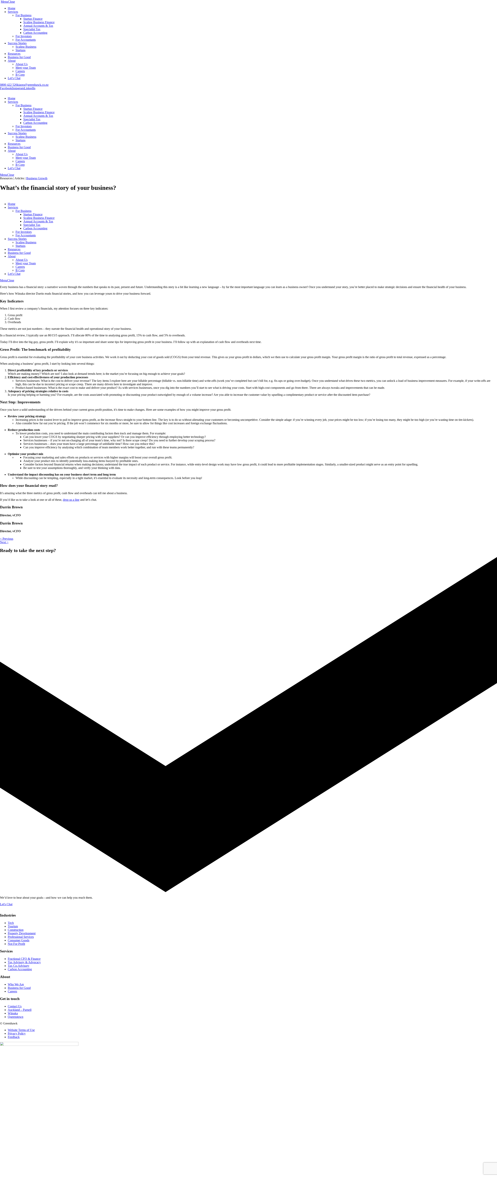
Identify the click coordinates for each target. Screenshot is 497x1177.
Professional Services (21, 936)
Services (13, 11)
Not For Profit (16, 943)
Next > (4, 542)
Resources (14, 53)
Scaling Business (26, 46)
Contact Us (15, 1006)
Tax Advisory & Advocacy (24, 962)
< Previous (6, 538)
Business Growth (36, 178)
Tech (11, 922)
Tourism (13, 926)
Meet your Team (26, 67)
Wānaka (13, 1013)
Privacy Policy (17, 1033)
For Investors (24, 36)
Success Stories (17, 43)
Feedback (14, 1037)
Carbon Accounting (35, 32)
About (12, 60)
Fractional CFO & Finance (24, 958)
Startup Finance (33, 18)
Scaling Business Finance (39, 22)
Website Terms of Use (21, 1030)
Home (11, 8)
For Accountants (26, 39)
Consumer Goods (18, 940)
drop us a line (71, 499)
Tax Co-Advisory (18, 965)
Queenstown (15, 1016)
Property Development (22, 933)
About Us (22, 64)
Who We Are (16, 984)
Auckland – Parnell (19, 1009)
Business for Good (19, 57)
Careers (20, 71)
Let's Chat (6, 904)
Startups (20, 50)
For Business (23, 15)
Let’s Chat (14, 78)
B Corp (20, 74)
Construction (15, 929)
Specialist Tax (31, 29)
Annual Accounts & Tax (38, 25)
